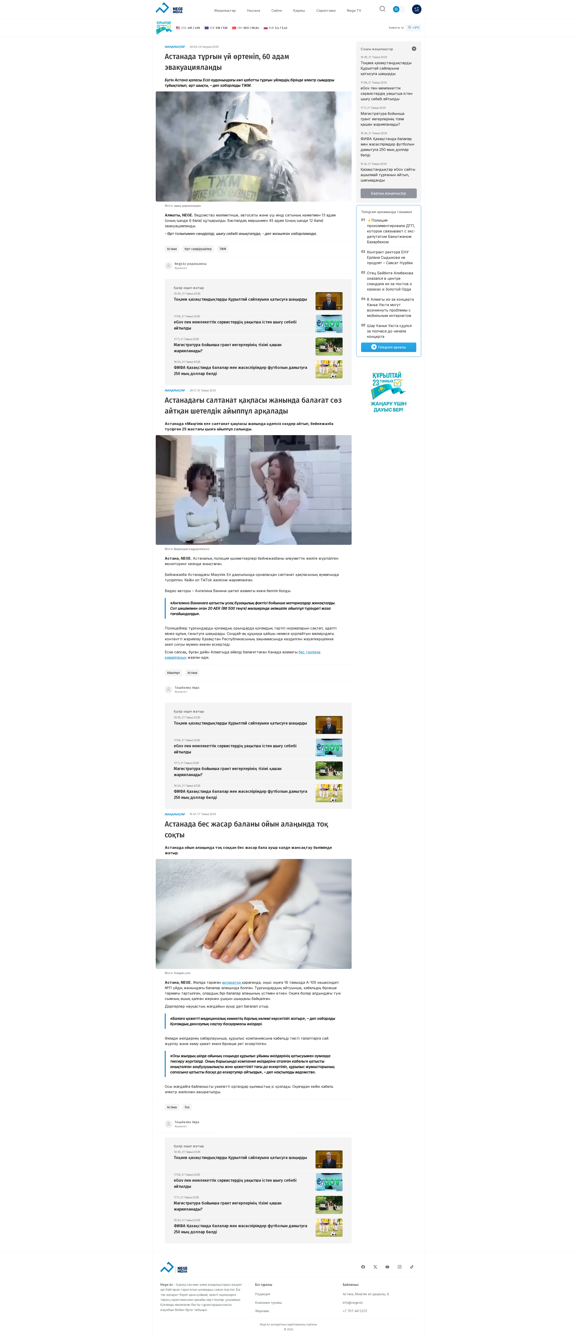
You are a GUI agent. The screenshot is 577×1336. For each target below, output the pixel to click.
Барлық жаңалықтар (388, 193)
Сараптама (326, 10)
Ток (187, 1107)
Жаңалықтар (225, 10)
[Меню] (416, 9)
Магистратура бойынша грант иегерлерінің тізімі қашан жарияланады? (382, 119)
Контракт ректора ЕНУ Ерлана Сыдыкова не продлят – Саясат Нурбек (390, 257)
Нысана (253, 10)
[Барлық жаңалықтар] (414, 49)
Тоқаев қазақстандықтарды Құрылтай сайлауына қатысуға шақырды (386, 68)
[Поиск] (382, 9)
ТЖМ (223, 249)
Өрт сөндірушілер (198, 249)
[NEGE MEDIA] (169, 8)
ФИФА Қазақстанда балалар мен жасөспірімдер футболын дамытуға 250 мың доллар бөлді (387, 146)
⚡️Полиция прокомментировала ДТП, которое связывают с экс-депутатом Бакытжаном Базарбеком (391, 231)
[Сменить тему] (399, 9)
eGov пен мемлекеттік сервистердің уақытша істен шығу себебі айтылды (386, 93)
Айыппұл (173, 673)
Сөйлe (276, 10)
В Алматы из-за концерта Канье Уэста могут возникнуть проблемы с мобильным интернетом (390, 307)
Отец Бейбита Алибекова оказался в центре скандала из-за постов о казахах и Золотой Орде (390, 281)
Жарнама (262, 1311)
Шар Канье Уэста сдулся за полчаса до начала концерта (389, 331)
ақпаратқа (232, 982)
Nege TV (354, 10)
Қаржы (299, 10)
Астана (172, 249)
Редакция (262, 1294)
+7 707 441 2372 (355, 1311)
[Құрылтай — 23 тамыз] (164, 28)
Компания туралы (268, 1302)
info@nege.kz (353, 1302)
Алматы (394, 27)
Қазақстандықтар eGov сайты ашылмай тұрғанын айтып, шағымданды (388, 174)
